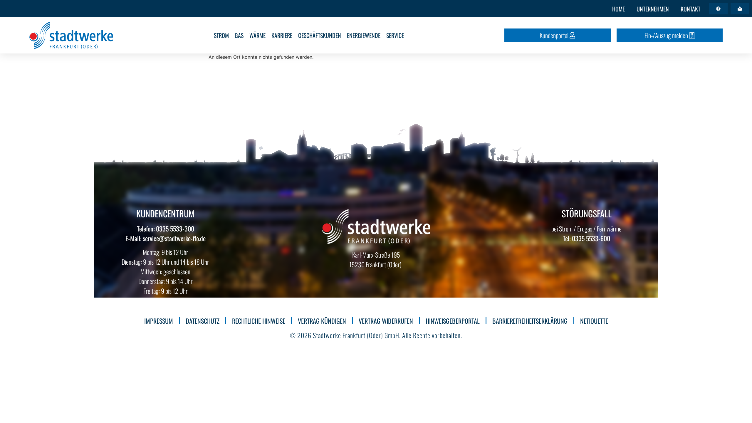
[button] (718, 8)
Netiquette (594, 320)
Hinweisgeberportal (453, 320)
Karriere (281, 35)
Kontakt (690, 8)
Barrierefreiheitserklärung (530, 320)
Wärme (257, 35)
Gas (239, 35)
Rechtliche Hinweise (258, 320)
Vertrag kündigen (322, 320)
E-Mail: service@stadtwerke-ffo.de (165, 238)
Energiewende (363, 35)
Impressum (158, 320)
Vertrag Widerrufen (386, 320)
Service (395, 35)
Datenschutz (202, 320)
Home (618, 8)
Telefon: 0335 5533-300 (165, 228)
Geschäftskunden (319, 35)
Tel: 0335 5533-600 (586, 238)
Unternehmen (653, 8)
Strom (221, 35)
